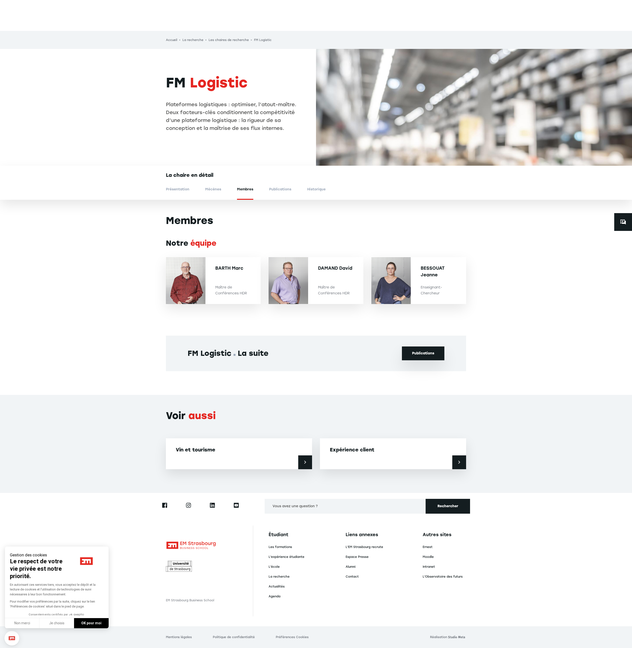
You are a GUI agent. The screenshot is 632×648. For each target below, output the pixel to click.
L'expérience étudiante (286, 557)
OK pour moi (91, 623)
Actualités (277, 586)
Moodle (428, 557)
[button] (11, 638)
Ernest (428, 547)
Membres (245, 189)
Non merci (22, 623)
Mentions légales (179, 637)
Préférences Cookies (292, 637)
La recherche (279, 576)
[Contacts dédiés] (623, 222)
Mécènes (213, 189)
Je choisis (56, 623)
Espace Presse (357, 557)
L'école (274, 566)
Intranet (429, 566)
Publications (280, 189)
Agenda (274, 596)
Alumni (351, 566)
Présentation (177, 189)
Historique (316, 189)
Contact (352, 576)
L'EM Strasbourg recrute (364, 547)
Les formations (280, 547)
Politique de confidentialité (234, 637)
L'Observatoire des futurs (443, 576)
